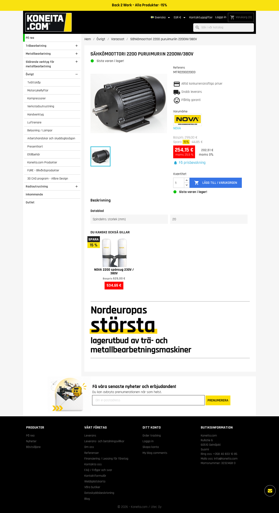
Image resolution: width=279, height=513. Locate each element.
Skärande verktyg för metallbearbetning (40, 64)
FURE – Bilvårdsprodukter (43, 170)
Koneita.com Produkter (42, 162)
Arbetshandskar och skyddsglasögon (51, 138)
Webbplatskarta (94, 481)
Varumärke (180, 111)
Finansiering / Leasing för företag (106, 458)
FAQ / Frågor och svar (98, 470)
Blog (87, 499)
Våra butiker (92, 487)
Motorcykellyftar (37, 90)
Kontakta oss (93, 464)
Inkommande (34, 194)
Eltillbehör (33, 154)
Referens (179, 67)
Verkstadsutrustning (40, 106)
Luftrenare (34, 122)
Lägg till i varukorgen (215, 182)
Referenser (91, 453)
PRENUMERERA (218, 400)
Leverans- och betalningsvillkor (104, 441)
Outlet (30, 202)
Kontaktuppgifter (201, 17)
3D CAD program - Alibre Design (47, 178)
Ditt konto (152, 427)
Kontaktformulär (95, 476)
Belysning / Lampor (39, 130)
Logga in (220, 17)
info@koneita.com (226, 458)
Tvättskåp (34, 82)
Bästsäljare (33, 447)
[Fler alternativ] (270, 490)
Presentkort (35, 146)
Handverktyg (35, 114)
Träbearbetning (36, 46)
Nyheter (31, 441)
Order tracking (152, 435)
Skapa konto (151, 447)
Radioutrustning (37, 186)
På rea (30, 38)
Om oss (89, 447)
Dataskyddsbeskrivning (99, 493)
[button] (189, 163)
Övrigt (30, 74)
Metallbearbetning (38, 54)
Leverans (90, 435)
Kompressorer (36, 98)
